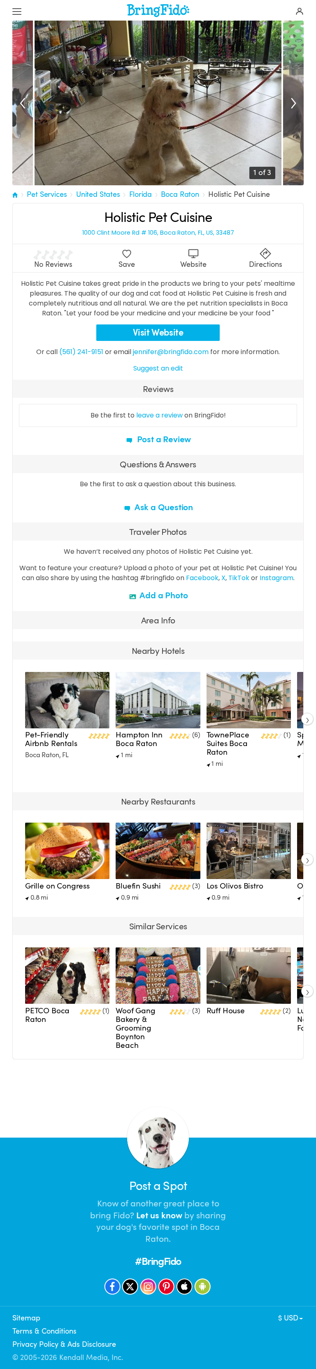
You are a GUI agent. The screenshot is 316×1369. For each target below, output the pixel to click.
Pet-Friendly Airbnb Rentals (51, 739)
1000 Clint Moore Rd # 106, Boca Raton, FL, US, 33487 (158, 233)
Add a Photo (163, 595)
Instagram (276, 578)
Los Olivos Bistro (235, 886)
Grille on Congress (57, 886)
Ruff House (226, 1011)
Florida (140, 194)
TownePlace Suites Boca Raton (228, 743)
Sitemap (26, 1317)
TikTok (238, 578)
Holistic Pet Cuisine (239, 194)
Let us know (159, 1215)
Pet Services (47, 194)
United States (98, 194)
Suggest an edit (158, 368)
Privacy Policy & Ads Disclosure (64, 1344)
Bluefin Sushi (138, 886)
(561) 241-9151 (81, 352)
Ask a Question (163, 507)
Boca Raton (180, 194)
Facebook (202, 578)
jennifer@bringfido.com (171, 352)
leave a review (159, 415)
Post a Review (163, 439)
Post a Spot (158, 1186)
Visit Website (158, 332)
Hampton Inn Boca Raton (139, 739)
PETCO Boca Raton (47, 1015)
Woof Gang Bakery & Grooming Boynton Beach (135, 1028)
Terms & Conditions (44, 1331)
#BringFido (158, 1261)
